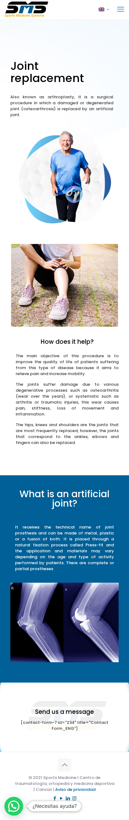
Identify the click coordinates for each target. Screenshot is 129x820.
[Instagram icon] (74, 798)
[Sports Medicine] (26, 9)
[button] (13, 806)
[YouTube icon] (61, 798)
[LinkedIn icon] (67, 798)
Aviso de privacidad (75, 789)
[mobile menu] (120, 9)
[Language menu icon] (103, 9)
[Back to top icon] (64, 764)
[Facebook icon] (54, 798)
